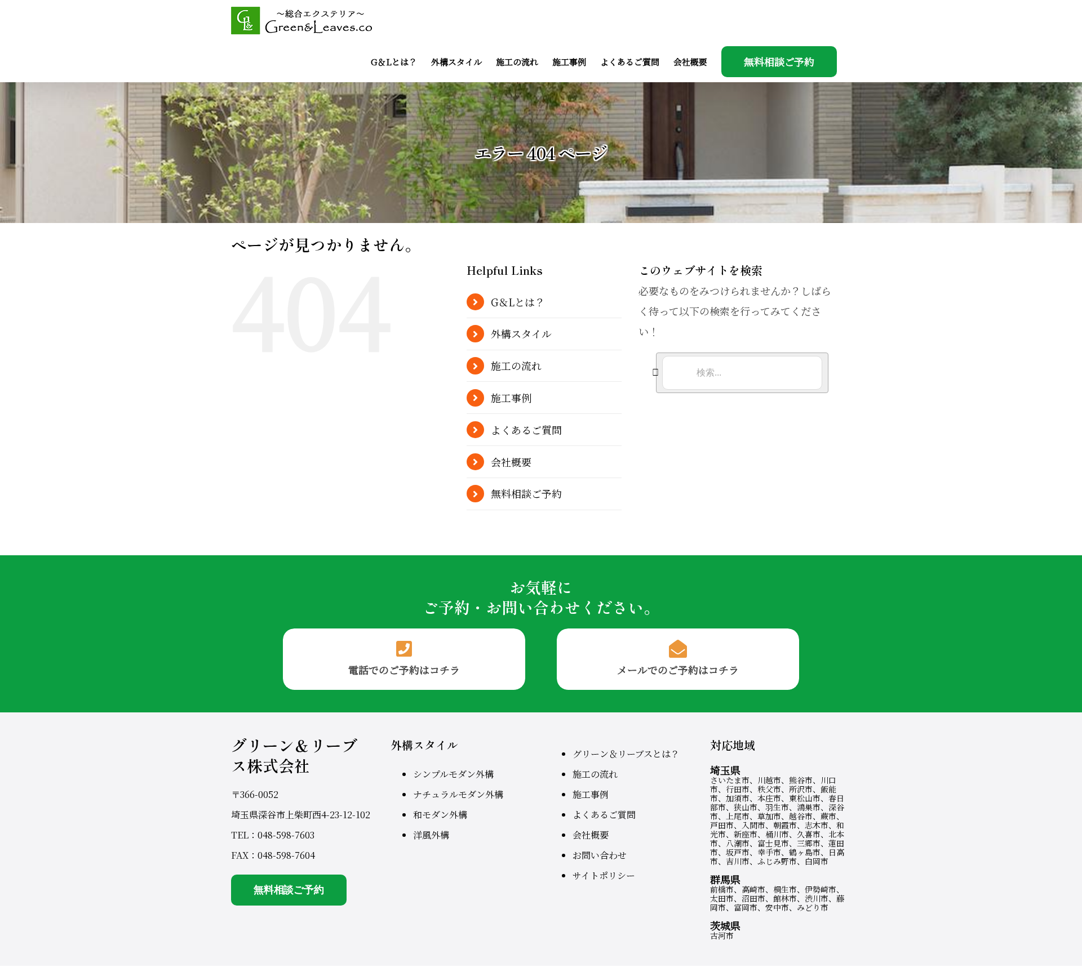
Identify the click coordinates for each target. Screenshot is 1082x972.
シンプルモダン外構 (453, 774)
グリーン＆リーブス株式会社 (294, 755)
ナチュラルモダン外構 (458, 794)
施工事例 (511, 397)
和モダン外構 (440, 814)
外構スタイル (521, 333)
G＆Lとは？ (518, 302)
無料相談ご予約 (526, 493)
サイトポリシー (604, 875)
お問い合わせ (600, 855)
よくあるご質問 (526, 429)
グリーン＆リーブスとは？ (626, 753)
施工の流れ (516, 365)
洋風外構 (431, 834)
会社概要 (511, 461)
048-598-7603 (286, 834)
